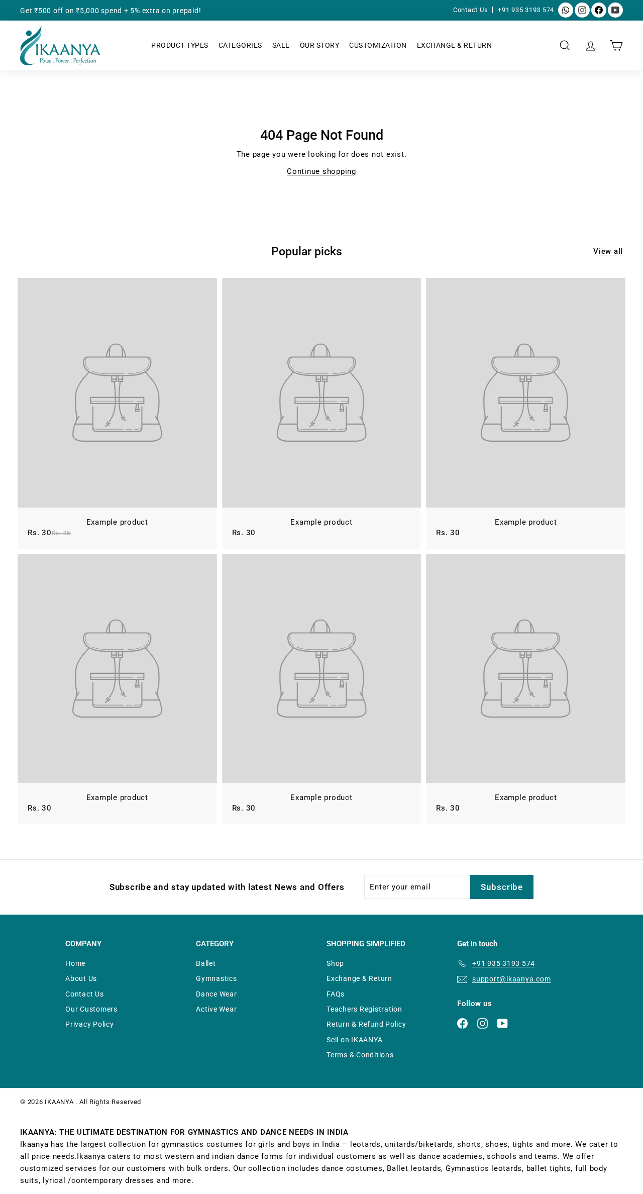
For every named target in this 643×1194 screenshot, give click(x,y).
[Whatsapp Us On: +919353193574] (565, 10)
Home (75, 963)
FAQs (336, 994)
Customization (378, 45)
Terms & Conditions (360, 1055)
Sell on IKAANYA (354, 1040)
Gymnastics (216, 978)
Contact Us (471, 10)
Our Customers (91, 1009)
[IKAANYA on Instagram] (582, 10)
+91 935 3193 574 (526, 10)
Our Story (320, 45)
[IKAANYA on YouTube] (615, 10)
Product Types (179, 45)
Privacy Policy (89, 1024)
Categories (240, 45)
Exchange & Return (454, 45)
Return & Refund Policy (366, 1024)
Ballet (206, 963)
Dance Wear (216, 994)
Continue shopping (321, 171)
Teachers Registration (364, 1009)
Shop (335, 963)
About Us (81, 978)
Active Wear (216, 1009)
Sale (281, 45)
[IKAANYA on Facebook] (598, 10)
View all (608, 251)
